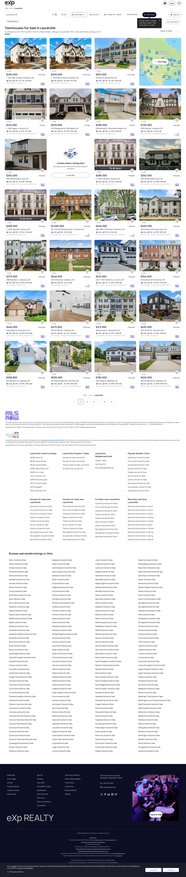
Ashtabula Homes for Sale (19, 579)
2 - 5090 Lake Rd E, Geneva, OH (108, 179)
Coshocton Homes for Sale (19, 735)
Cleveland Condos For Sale (74, 513)
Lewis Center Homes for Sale (63, 735)
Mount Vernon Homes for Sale (107, 649)
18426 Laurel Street (38, 461)
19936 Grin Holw (37, 472)
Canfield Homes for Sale (18, 661)
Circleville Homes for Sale (19, 692)
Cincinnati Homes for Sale (139, 461)
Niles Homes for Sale (103, 673)
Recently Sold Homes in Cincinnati (141, 510)
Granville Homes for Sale (61, 646)
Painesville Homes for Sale (105, 712)
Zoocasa (40, 779)
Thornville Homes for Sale (148, 638)
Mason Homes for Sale (104, 603)
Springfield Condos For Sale (74, 532)
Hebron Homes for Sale (61, 669)
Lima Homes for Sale (60, 743)
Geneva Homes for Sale (61, 638)
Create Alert (70, 175)
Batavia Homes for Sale (18, 610)
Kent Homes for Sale (60, 708)
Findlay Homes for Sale (61, 607)
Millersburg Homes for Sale (105, 634)
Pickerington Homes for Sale (106, 727)
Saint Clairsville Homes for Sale (150, 572)
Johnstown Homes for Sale (62, 704)
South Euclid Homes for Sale (149, 599)
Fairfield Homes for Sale (61, 599)
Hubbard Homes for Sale (61, 688)
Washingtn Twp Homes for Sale (150, 696)
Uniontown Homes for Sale (148, 661)
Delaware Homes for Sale (62, 560)
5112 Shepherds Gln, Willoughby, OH (64, 128)
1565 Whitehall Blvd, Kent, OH (17, 179)
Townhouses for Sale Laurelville (76, 465)
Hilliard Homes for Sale (61, 673)
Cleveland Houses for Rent (106, 511)
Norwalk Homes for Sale (104, 692)
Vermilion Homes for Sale (148, 685)
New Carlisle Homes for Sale (106, 657)
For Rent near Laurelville (73, 468)
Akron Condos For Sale (72, 525)
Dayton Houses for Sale (40, 517)
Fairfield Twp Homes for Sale (63, 603)
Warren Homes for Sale (147, 692)
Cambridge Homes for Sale (19, 653)
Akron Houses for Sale (39, 525)
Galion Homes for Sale (60, 622)
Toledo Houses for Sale (39, 521)
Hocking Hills (100, 464)
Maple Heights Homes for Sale (107, 583)
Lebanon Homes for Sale (61, 731)
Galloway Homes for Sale (62, 630)
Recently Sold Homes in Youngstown (141, 536)
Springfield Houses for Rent (106, 529)
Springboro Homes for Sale (148, 603)
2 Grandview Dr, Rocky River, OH (153, 280)
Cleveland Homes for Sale (138, 465)
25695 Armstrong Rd (38, 479)
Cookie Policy (69, 786)
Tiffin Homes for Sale (146, 642)
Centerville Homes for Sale (19, 673)
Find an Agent (11, 779)
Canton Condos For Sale (73, 528)
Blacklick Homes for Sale (18, 626)
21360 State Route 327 (39, 468)
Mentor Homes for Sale (104, 618)
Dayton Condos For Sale (73, 517)
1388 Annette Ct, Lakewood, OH (18, 280)
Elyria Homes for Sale (60, 583)
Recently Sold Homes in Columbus (141, 506)
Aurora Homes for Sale (18, 591)
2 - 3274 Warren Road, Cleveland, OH (65, 78)
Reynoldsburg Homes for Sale (149, 564)
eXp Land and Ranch (44, 801)
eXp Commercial (42, 794)
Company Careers (13, 790)
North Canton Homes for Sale (106, 677)
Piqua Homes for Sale (103, 731)
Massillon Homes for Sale (105, 607)
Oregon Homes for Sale (104, 704)
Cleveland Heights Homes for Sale (22, 696)
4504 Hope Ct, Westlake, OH (106, 381)
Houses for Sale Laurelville (74, 457)
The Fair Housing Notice (118, 853)
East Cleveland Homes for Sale (64, 568)
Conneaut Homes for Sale (19, 727)
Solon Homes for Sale (146, 595)
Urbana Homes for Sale (147, 677)
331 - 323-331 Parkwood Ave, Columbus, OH (67, 229)
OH (90, 395)
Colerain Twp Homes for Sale (20, 704)
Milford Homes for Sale (104, 630)
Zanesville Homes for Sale (148, 751)
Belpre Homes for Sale (17, 622)
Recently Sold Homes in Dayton (141, 517)
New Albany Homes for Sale (106, 653)
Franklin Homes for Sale (61, 610)
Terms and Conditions (72, 775)
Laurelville (98, 395)
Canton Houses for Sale (40, 528)
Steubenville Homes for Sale (149, 610)
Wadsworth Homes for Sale (149, 688)
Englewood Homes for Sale (62, 587)
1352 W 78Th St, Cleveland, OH (62, 330)
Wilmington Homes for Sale (149, 735)
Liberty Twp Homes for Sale (62, 739)
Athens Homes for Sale (18, 587)
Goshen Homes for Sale (61, 642)
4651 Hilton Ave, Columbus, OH (62, 280)
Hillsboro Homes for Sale (61, 677)
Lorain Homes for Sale (103, 560)
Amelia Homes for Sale (18, 568)
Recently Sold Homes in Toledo (140, 521)
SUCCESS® (41, 782)
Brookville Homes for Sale (19, 638)
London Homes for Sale (61, 751)
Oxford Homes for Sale (104, 708)
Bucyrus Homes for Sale (18, 649)
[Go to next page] (111, 402)
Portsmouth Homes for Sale (106, 747)
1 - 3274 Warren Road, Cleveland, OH (20, 78)
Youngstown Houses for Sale (42, 536)
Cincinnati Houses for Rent (106, 507)
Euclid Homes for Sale (60, 591)
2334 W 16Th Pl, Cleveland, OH (152, 330)
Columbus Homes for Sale (138, 457)
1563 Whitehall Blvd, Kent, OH (152, 179)
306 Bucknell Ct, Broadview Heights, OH (111, 128)
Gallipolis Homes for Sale (62, 626)
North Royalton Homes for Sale (107, 688)
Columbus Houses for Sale (41, 506)
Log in (172, 3)
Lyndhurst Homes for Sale (105, 568)
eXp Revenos (41, 790)
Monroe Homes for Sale (104, 638)
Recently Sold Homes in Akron (140, 525)
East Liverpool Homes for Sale (63, 572)
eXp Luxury (41, 798)
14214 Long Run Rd (37, 476)
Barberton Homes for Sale (19, 607)
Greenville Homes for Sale (62, 653)
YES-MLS (84, 422)
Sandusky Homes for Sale (148, 583)
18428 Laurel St (36, 457)
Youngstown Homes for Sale (139, 487)
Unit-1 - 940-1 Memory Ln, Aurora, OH (110, 280)
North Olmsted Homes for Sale (107, 681)
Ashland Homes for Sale (18, 575)
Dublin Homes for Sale (61, 564)
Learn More (119, 855)
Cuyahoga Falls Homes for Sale (21, 743)
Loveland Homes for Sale (105, 564)
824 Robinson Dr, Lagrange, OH (18, 381)
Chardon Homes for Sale (18, 681)
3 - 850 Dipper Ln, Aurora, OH (17, 128)
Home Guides (11, 794)
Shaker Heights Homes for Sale (150, 587)
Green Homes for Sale (60, 649)
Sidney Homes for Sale (147, 591)
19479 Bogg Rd (36, 487)
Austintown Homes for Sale (20, 595)
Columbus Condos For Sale (74, 506)
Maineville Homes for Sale (105, 575)
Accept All (153, 870)
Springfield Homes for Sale (139, 483)
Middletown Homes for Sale (106, 626)
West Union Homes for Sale (149, 712)
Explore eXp (11, 775)
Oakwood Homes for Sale (105, 696)
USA (84, 395)
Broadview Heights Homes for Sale (22, 634)
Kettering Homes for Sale (62, 716)
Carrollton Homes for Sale (19, 669)
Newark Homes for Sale (104, 669)
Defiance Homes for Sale (19, 751)
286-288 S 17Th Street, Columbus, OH (110, 229)
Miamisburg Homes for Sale (106, 622)
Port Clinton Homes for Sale (106, 743)
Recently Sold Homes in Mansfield (141, 539)
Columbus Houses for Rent (106, 503)
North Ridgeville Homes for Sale (107, 685)
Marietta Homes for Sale (104, 591)
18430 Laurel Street (38, 465)
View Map (161, 61)
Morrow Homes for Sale (104, 642)
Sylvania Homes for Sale (147, 634)
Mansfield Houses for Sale (41, 539)
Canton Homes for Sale (137, 479)
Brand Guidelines (70, 790)
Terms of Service (109, 840)
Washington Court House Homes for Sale (154, 700)
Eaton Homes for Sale (60, 579)
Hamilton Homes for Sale (62, 661)
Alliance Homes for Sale (18, 564)
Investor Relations (13, 786)
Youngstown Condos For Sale (75, 536)
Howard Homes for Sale (61, 685)
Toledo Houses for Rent (105, 518)
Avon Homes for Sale (17, 599)
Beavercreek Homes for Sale (20, 614)
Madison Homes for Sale (104, 572)
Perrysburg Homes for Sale (105, 724)
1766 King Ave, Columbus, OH (152, 128)
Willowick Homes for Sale (148, 731)
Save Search (174, 22)
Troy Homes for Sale (146, 657)
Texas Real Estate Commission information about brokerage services (93, 849)
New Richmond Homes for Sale (107, 665)
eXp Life (39, 775)
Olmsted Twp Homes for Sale (106, 700)
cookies (14, 866)
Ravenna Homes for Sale (148, 560)
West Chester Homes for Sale (149, 708)
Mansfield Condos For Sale (74, 539)
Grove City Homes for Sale (62, 657)
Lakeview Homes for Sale (62, 720)
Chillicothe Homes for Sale (19, 685)
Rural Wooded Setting (104, 468)
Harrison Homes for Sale (61, 665)
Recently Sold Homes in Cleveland (141, 513)
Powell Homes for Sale (104, 751)
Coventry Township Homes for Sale (23, 739)
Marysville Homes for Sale (105, 599)
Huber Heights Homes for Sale (64, 692)
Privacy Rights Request (73, 779)
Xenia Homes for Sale (146, 743)
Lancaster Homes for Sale (62, 727)
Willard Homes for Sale (147, 724)
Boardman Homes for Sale (19, 630)
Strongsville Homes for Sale (149, 622)
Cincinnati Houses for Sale (41, 510)
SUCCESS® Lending (43, 786)
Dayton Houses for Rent (105, 514)
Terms (20, 868)
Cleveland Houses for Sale (41, 513)
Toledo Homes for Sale (137, 472)
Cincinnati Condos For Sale (74, 510)
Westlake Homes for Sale (148, 720)
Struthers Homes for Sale (148, 626)
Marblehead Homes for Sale (106, 587)
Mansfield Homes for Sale (138, 490)
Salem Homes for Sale (146, 579)
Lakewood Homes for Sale (62, 724)
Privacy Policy (69, 782)
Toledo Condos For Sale (72, 521)
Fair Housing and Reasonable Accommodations (93, 842)
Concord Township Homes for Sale (22, 720)
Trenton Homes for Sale (147, 653)
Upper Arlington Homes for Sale (150, 669)
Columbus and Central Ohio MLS (52, 440)
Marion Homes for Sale (104, 595)
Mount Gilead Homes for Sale (106, 646)
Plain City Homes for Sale (105, 735)
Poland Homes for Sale (104, 739)
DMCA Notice (93, 837)
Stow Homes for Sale (146, 614)
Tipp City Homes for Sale (147, 646)
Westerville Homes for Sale (148, 716)
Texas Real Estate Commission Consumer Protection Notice (93, 851)
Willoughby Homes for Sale (148, 727)
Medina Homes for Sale (104, 614)
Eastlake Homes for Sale (61, 575)
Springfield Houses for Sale (41, 532)
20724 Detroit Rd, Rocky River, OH (154, 229)
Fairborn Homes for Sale (61, 595)
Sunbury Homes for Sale (147, 630)
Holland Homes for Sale (61, 681)
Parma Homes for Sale (104, 716)
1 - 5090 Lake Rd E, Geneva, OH (18, 229)
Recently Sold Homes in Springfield (141, 532)
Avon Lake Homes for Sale (19, 603)
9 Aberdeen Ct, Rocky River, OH (18, 330)
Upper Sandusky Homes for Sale (150, 673)
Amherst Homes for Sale (18, 572)
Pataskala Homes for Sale (105, 720)
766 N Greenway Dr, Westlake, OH (153, 381)
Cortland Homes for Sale (18, 731)
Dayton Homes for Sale (137, 468)
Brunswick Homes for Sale (19, 642)
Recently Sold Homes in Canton (141, 528)
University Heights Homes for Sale (151, 665)
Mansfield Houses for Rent (106, 536)
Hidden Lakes (100, 460)
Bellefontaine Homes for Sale (20, 618)
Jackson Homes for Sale (61, 700)
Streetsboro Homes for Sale (149, 618)
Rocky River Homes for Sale (149, 568)
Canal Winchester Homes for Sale (22, 657)
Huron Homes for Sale (60, 696)
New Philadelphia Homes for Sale (108, 661)
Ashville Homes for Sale (18, 583)
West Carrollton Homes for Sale (150, 704)
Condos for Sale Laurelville (74, 461)
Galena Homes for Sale (61, 618)
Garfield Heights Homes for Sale (64, 634)
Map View (176, 15)
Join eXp (10, 782)
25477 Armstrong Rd (38, 483)
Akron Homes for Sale (137, 476)
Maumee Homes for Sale (104, 610)
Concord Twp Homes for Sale (20, 724)
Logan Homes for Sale (60, 747)
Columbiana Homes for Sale (20, 708)
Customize (170, 870)
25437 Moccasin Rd (38, 490)
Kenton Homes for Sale (61, 712)
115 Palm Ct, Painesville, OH (106, 78)
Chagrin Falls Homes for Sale (20, 677)
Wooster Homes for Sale (147, 739)
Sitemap (67, 794)
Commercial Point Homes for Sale (22, 716)
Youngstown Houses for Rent (107, 533)
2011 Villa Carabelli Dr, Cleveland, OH (65, 381)
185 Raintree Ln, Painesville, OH (108, 330)
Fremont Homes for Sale (61, 614)
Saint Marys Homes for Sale (149, 575)
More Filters (151, 15)
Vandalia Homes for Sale (147, 681)
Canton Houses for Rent (105, 525)
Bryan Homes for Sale (17, 646)
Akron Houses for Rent (104, 522)
